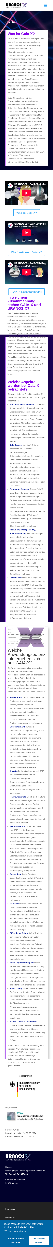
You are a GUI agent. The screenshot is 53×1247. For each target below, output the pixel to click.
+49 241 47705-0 (20, 1174)
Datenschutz (11, 1217)
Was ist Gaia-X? (26, 212)
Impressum (10, 1209)
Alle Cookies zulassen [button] (39, 1240)
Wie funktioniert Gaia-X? (26, 252)
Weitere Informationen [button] (16, 1231)
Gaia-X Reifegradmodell (27, 291)
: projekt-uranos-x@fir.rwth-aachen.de (28, 1170)
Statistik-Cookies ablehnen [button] (16, 1240)
